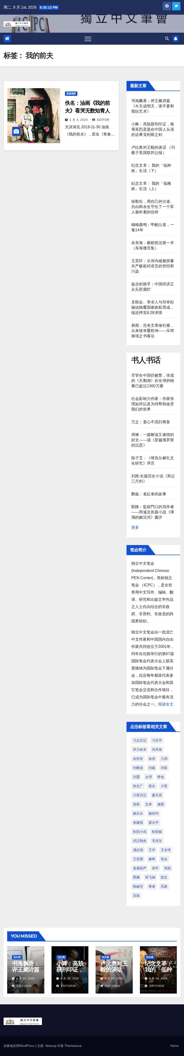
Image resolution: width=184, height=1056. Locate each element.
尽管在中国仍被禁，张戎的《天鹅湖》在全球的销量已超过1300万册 (152, 380)
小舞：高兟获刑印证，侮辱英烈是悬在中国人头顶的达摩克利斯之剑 (152, 129)
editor (102, 120)
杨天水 (138, 813)
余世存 (138, 759)
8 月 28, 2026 (158, 978)
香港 (152, 886)
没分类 (17, 957)
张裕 (136, 804)
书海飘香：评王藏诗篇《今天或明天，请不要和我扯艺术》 (152, 106)
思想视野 (71, 93)
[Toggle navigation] (87, 39)
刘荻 (164, 768)
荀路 (167, 868)
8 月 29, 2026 (114, 978)
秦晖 (152, 859)
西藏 (136, 877)
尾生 (152, 786)
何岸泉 (157, 749)
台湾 (148, 777)
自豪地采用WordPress (19, 1046)
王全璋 (166, 850)
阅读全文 (165, 704)
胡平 (155, 868)
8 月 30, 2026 (70, 978)
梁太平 (154, 822)
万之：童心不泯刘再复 (150, 422)
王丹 (152, 850)
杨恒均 (154, 813)
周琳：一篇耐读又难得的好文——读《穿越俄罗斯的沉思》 (152, 440)
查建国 (138, 822)
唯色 (160, 777)
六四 (164, 759)
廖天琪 (157, 795)
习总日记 (139, 740)
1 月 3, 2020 (78, 120)
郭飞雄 (150, 877)
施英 (160, 804)
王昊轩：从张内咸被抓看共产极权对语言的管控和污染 (152, 266)
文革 (148, 804)
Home (174, 1046)
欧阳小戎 (139, 832)
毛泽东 (157, 841)
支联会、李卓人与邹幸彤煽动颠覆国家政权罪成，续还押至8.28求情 (152, 307)
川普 (164, 786)
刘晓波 (138, 768)
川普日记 (139, 795)
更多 (135, 527)
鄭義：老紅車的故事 (148, 494)
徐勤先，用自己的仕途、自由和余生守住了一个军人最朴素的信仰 (152, 206)
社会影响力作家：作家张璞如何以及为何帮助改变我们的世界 (152, 404)
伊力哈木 (139, 749)
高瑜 (136, 895)
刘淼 (152, 768)
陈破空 (138, 886)
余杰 (152, 759)
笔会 (164, 859)
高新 (164, 886)
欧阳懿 (157, 832)
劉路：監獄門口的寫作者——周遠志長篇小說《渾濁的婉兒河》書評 (152, 512)
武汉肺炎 (139, 841)
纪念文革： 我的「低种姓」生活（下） (158, 972)
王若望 (138, 859)
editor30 (24, 985)
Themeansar (73, 1046)
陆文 (164, 877)
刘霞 (136, 777)
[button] (167, 39)
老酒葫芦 (139, 868)
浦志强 (138, 850)
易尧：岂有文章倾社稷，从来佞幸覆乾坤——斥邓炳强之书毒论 (152, 330)
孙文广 (138, 786)
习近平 (157, 740)
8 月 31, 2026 (25, 978)
